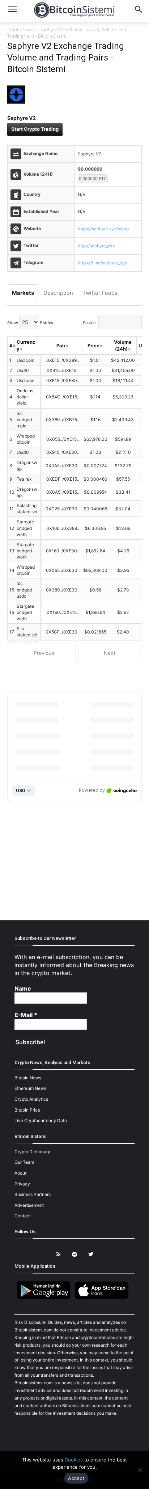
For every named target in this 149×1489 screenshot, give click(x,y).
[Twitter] (91, 1254)
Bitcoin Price (27, 1110)
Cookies (74, 1460)
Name (22, 988)
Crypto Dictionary (32, 1151)
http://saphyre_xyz (96, 245)
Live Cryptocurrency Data (40, 1120)
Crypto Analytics (31, 1099)
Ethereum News (30, 1088)
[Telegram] (74, 1254)
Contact (22, 1215)
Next (109, 653)
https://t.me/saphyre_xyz (102, 262)
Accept (76, 1478)
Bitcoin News (27, 1077)
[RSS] (58, 1254)
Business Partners (32, 1194)
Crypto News (20, 29)
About (20, 1173)
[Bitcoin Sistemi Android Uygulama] (45, 1297)
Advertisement (29, 1205)
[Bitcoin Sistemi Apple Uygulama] (103, 1297)
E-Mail (25, 1015)
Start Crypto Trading (35, 129)
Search (89, 322)
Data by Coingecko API (23, 642)
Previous (44, 653)
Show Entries (30, 322)
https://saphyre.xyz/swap (103, 228)
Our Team (24, 1162)
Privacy (22, 1184)
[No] (140, 1469)
